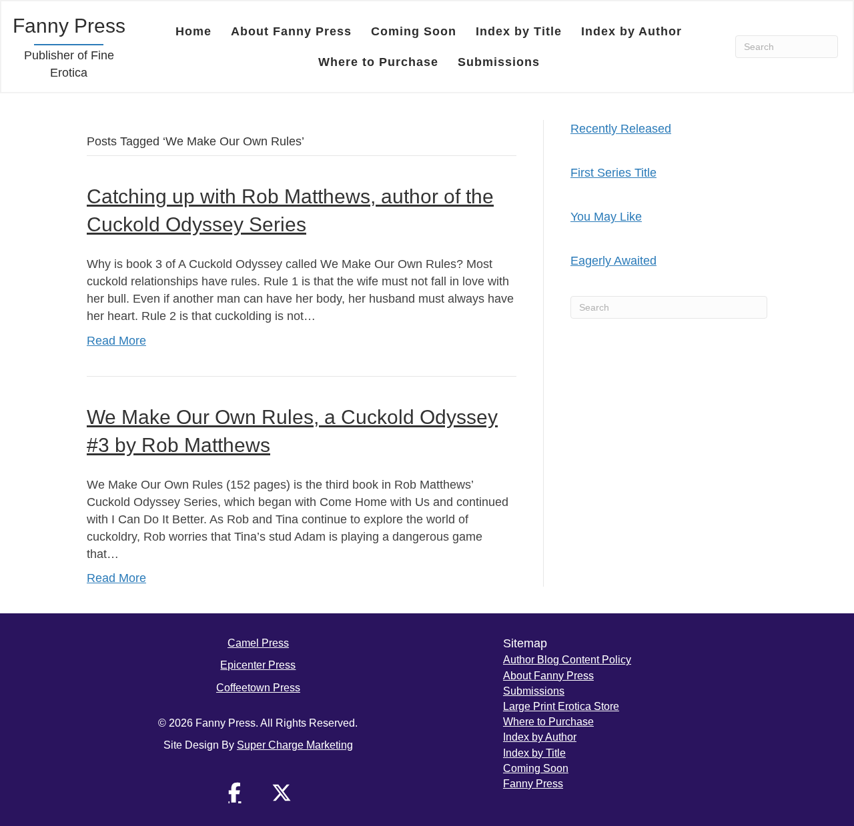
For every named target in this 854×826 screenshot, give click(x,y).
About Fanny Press (291, 31)
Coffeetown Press (258, 687)
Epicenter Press (258, 665)
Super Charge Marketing (295, 745)
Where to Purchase (378, 62)
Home (193, 31)
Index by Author (631, 31)
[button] (235, 793)
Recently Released (620, 128)
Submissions (499, 62)
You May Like (606, 216)
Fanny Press (533, 783)
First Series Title (613, 172)
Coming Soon (413, 31)
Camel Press (258, 643)
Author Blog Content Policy (567, 659)
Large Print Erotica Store (561, 706)
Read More (116, 340)
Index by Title (519, 31)
